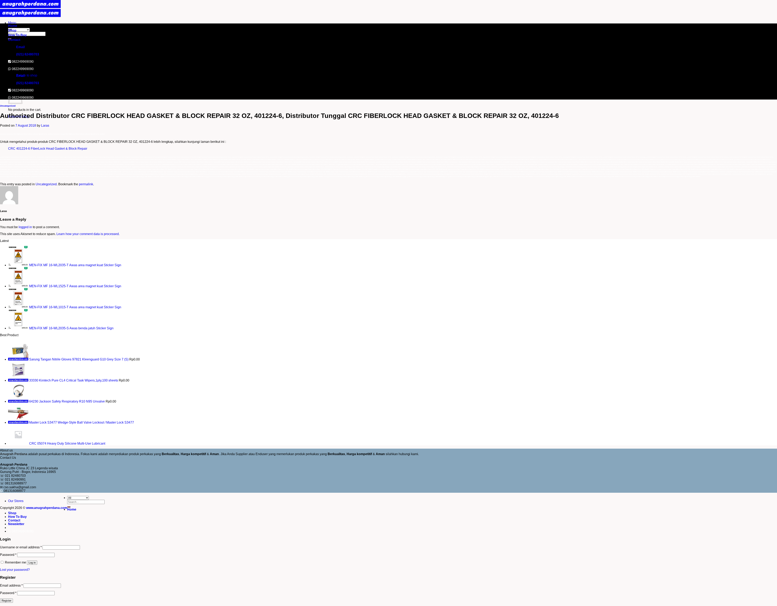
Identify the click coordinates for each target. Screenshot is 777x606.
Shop (12, 30)
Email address (11, 585)
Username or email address (21, 547)
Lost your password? (15, 569)
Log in (32, 562)
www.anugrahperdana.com (46, 508)
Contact (14, 39)
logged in (25, 227)
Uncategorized (8, 106)
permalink (86, 184)
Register (6, 600)
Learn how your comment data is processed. (88, 234)
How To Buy (17, 35)
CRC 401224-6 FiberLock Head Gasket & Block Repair (47, 148)
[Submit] (68, 506)
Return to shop (26, 75)
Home (12, 26)
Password (8, 554)
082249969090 (23, 69)
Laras (45, 125)
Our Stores (15, 501)
